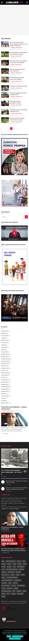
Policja (17, 574)
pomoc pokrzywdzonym (7, 580)
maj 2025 (3, 338)
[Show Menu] (2, 2)
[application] (14, 233)
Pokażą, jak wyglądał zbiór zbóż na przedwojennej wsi (18, 93)
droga (24, 561)
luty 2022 (3, 400)
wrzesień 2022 (4, 389)
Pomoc (3, 577)
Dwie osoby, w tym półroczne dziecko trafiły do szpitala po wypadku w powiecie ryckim (17, 488)
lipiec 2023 (3, 366)
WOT (8, 593)
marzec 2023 (4, 375)
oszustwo (4, 572)
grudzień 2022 (4, 382)
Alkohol (18, 561)
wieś (14, 591)
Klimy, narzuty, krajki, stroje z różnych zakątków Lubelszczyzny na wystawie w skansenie (19, 43)
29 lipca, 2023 (13, 89)
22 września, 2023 (14, 57)
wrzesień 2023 (4, 361)
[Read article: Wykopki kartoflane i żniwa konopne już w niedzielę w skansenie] (5, 54)
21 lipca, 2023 (13, 98)
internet (19, 563)
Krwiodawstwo (21, 566)
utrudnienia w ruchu (6, 591)
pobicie (12, 574)
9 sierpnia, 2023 (13, 83)
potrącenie (4, 582)
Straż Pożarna (21, 585)
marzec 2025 (4, 342)
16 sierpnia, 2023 (14, 74)
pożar (10, 582)
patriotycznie (11, 572)
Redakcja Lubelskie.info (16, 47)
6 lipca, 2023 (13, 106)
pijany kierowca (5, 574)
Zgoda (8, 636)
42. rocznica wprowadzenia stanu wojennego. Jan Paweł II (11, 472)
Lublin (3, 569)
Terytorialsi (9, 588)
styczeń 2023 (4, 379)
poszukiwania (18, 580)
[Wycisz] (23, 239)
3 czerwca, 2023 (13, 123)
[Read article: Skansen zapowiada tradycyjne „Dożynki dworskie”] (5, 71)
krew (14, 566)
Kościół (3, 566)
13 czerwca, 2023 (14, 115)
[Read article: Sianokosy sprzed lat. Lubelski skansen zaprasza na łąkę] (5, 120)
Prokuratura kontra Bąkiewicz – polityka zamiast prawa (13, 408)
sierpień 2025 (4, 331)
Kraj (3, 414)
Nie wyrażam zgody (18, 636)
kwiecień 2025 (4, 340)
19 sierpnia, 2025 (18, 411)
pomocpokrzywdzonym (12, 577)
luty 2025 (3, 345)
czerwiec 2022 (4, 396)
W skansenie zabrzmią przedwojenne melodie (15, 102)
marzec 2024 (4, 347)
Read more (6, 433)
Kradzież (9, 566)
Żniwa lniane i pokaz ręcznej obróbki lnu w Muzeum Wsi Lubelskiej (18, 61)
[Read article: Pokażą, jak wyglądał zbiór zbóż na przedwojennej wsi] (5, 95)
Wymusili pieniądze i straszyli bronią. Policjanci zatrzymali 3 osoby (16, 481)
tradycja (16, 588)
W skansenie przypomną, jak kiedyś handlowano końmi (18, 110)
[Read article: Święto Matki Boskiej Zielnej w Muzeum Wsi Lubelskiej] (5, 79)
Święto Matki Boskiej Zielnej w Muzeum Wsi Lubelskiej (17, 78)
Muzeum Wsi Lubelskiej (12, 569)
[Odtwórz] (3, 239)
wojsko (3, 593)
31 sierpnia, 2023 (14, 66)
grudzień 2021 (4, 403)
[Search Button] (27, 2)
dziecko (3, 563)
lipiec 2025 (3, 333)
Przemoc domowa (6, 585)
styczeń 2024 (4, 352)
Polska (22, 574)
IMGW (14, 563)
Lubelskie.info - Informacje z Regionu (10, 508)
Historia (9, 563)
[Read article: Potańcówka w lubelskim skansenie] (5, 88)
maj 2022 (3, 398)
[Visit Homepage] (14, 2)
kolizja (24, 563)
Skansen (14, 585)
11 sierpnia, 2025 (5, 552)
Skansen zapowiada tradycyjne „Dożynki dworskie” (17, 70)
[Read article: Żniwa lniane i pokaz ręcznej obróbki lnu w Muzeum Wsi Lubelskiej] (5, 63)
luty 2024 (3, 349)
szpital (3, 588)
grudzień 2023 (4, 354)
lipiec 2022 (3, 393)
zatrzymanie (20, 593)
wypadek (13, 593)
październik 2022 (5, 386)
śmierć (3, 596)
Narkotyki (21, 569)
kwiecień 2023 (4, 373)
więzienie (19, 591)
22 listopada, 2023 (14, 49)
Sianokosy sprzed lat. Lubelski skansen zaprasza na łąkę (17, 119)
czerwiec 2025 (4, 335)
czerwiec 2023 (4, 368)
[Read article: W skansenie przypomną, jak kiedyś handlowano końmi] (5, 111)
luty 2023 (3, 377)
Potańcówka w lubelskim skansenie (18, 86)
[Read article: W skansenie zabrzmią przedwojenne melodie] (5, 103)
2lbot (3, 561)
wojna (24, 591)
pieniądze (18, 572)
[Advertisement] (14, 20)
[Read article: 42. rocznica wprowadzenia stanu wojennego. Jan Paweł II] (14, 458)
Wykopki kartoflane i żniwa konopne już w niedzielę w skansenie (18, 53)
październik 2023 (5, 359)
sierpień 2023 (4, 363)
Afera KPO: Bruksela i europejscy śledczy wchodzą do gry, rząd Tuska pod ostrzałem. (13, 549)
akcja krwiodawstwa (10, 561)
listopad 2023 (4, 356)
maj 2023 (3, 370)
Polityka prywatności (15, 638)
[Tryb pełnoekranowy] (26, 239)
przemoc (15, 582)
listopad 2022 (4, 384)
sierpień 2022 (4, 391)
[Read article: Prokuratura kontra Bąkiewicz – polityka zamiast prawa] (14, 419)
